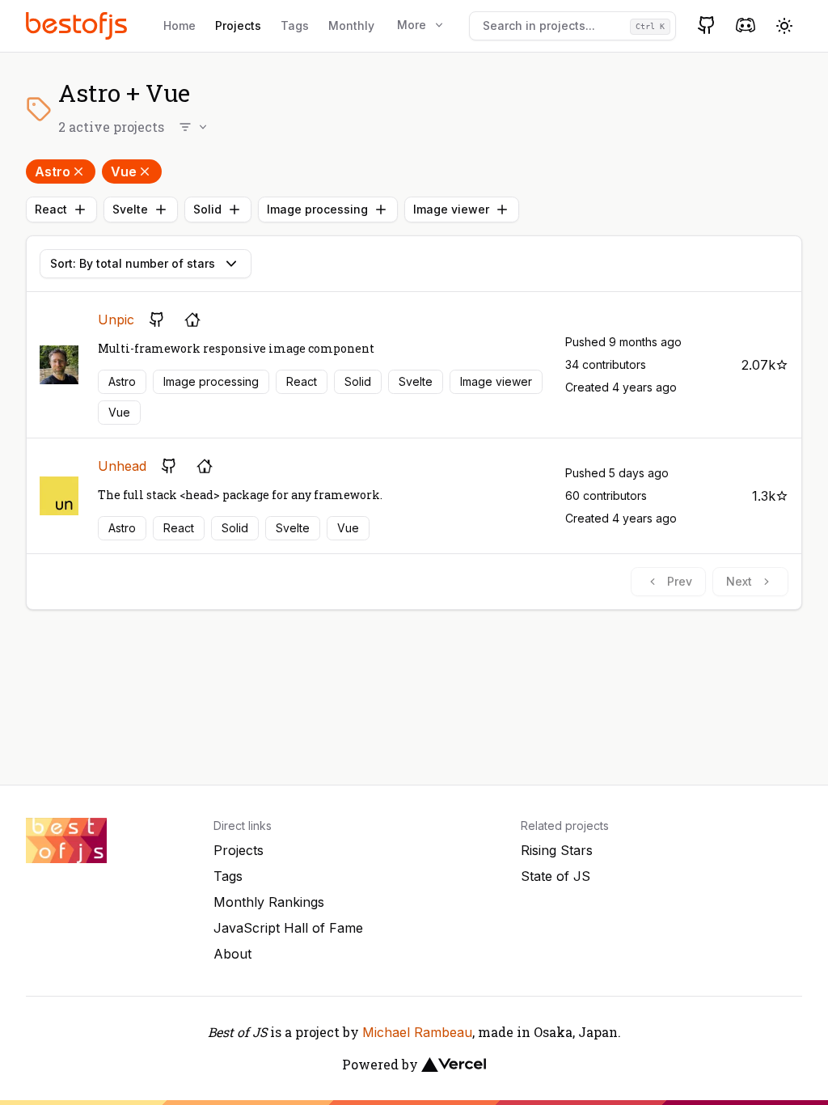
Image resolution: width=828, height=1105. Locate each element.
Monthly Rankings (268, 902)
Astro (52, 171)
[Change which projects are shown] (194, 127)
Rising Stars (557, 850)
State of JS (555, 876)
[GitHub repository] (157, 319)
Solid (207, 209)
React (51, 209)
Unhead (122, 466)
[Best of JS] (78, 25)
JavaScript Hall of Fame (288, 928)
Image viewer (451, 209)
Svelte (130, 209)
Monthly (351, 25)
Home (179, 25)
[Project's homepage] (192, 319)
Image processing (317, 209)
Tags (295, 25)
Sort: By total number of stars (132, 263)
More (411, 25)
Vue (124, 171)
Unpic (116, 319)
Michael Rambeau (417, 1032)
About (232, 954)
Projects (238, 25)
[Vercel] (453, 1064)
